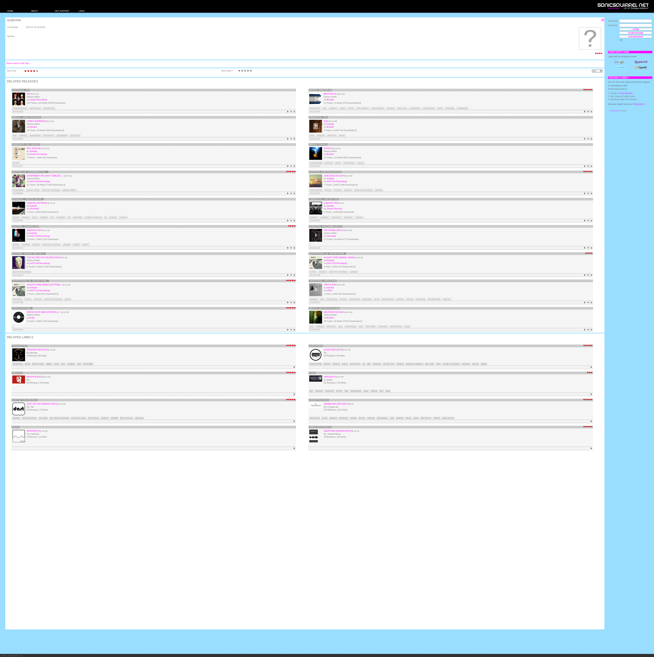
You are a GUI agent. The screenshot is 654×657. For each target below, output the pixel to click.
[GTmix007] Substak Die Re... (27, 199)
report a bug (613, 8)
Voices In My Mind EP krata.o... (43, 312)
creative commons (93, 217)
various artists (33, 190)
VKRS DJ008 (330, 285)
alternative (371, 326)
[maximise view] (602, 20)
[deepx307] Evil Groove (25, 144)
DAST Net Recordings (40, 181)
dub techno (48, 135)
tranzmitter (19, 346)
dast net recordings (51, 190)
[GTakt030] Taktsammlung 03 (325, 226)
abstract (390, 108)
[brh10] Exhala (318, 144)
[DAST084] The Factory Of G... (28, 253)
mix (52, 217)
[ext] (44, 350)
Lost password (635, 36)
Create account (635, 33)
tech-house (35, 108)
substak (378, 190)
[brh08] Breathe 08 (320, 90)
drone (351, 108)
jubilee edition (69, 190)
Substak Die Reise (37, 203)
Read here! (639, 104)
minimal (337, 190)
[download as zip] (291, 111)
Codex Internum (36, 121)
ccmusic (123, 217)
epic (361, 326)
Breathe (330, 100)
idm (324, 108)
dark (312, 135)
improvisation (378, 108)
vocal (407, 326)
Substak (330, 124)
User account (626, 93)
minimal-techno (20, 108)
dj (105, 217)
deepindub (355, 299)
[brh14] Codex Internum (26, 117)
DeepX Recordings (38, 100)
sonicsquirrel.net (614, 110)
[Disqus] (303, 495)
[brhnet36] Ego (318, 117)
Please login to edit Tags (17, 63)
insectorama (388, 299)
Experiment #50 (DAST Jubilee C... (45, 176)
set (69, 217)
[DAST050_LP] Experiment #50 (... (30, 172)
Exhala (328, 148)
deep (34, 217)
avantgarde (462, 108)
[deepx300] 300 (20, 90)
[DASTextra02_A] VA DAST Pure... (327, 253)
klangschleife (434, 299)
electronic (331, 135)
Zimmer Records (318, 400)
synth (440, 108)
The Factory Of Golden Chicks (44, 257)
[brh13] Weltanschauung (324, 308)
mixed (68, 299)
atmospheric (429, 108)
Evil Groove (34, 148)
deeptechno (48, 108)
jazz (340, 326)
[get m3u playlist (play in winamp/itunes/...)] (294, 111)
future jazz (402, 108)
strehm (76, 244)
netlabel (44, 217)
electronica (315, 108)
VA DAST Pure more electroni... (44, 285)
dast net (446, 299)
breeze (410, 299)
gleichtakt (77, 217)
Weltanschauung (334, 312)
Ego (326, 121)
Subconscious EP (334, 176)
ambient (333, 108)
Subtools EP (34, 230)
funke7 (85, 244)
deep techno (396, 326)
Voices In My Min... (22, 308)
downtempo (35, 135)
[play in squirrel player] (18, 99)
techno (16, 163)
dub (322, 299)
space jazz (75, 135)
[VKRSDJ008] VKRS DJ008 (322, 281)
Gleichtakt (34, 208)
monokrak (420, 299)
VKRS (329, 290)
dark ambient (363, 108)
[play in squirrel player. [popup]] (597, 71)
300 (28, 94)
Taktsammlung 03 (334, 230)
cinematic (449, 108)
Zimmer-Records (334, 208)
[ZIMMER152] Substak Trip (323, 199)
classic (360, 163)
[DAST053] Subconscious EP (325, 172)
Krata (32, 318)
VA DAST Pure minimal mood (339, 257)
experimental (316, 163)
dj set (376, 299)
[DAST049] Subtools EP (25, 226)
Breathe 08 (330, 94)
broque (343, 299)
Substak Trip (331, 203)
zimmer (359, 217)
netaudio (61, 217)
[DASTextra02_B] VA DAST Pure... (30, 281)
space (342, 108)
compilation (415, 108)
